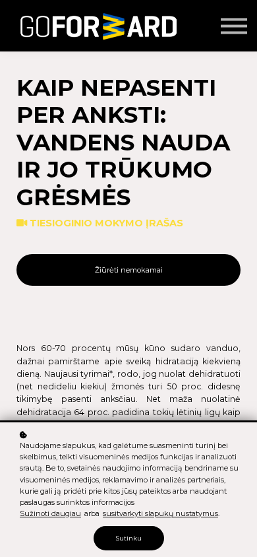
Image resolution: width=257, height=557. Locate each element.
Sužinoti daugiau (50, 513)
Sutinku (129, 538)
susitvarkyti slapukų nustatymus (160, 513)
